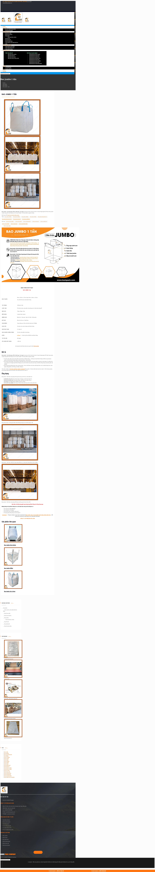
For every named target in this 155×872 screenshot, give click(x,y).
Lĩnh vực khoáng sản (27, 221)
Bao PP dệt (6, 621)
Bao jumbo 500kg (33, 216)
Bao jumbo (5, 85)
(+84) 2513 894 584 (11, 808)
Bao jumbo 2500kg (25, 216)
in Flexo (18, 335)
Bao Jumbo (5, 835)
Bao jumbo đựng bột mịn (42, 216)
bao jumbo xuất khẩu (26, 219)
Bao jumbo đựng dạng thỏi (7, 219)
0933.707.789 (5, 800)
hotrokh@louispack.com (7, 2)
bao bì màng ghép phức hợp (44, 514)
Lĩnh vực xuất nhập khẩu (23, 223)
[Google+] (37, 852)
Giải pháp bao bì (6, 823)
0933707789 (29, 1)
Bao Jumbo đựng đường (10, 545)
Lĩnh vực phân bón (44, 221)
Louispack (4, 514)
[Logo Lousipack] (37, 790)
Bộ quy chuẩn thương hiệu (8, 829)
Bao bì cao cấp (7, 613)
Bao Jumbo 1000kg (8, 216)
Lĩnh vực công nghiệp (10, 221)
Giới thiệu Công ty (6, 819)
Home (4, 82)
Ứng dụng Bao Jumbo (10, 619)
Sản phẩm (5, 84)
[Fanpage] (35, 852)
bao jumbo (28, 514)
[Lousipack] (8, 854)
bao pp (32, 514)
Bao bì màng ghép (7, 626)
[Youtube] (38, 852)
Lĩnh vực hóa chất (18, 221)
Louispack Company (11, 813)
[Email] (40, 852)
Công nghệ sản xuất (7, 825)
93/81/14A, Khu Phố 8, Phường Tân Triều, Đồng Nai (16, 806)
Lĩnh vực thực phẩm (5, 223)
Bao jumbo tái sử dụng (9, 591)
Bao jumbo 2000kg (16, 216)
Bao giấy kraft (7, 623)
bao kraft (36, 514)
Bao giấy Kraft (6, 839)
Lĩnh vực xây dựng (14, 223)
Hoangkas (14, 857)
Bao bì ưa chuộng (10, 215)
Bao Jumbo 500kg (8, 568)
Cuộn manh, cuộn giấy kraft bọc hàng (10, 610)
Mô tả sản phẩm (7, 225)
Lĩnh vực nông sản (35, 221)
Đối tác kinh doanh (6, 821)
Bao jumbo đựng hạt (17, 219)
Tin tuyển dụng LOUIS (7, 827)
